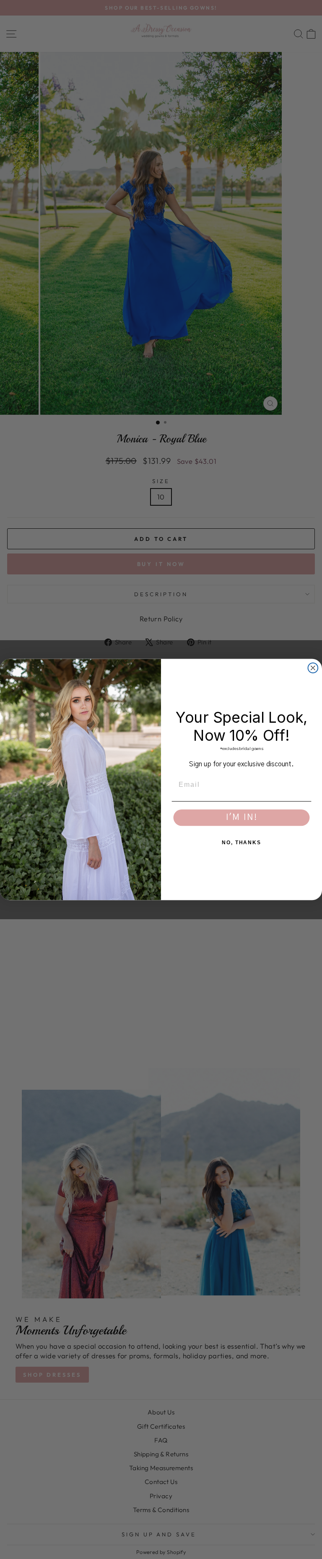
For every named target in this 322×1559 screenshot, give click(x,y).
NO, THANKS (241, 842)
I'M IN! (241, 818)
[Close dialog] (313, 668)
